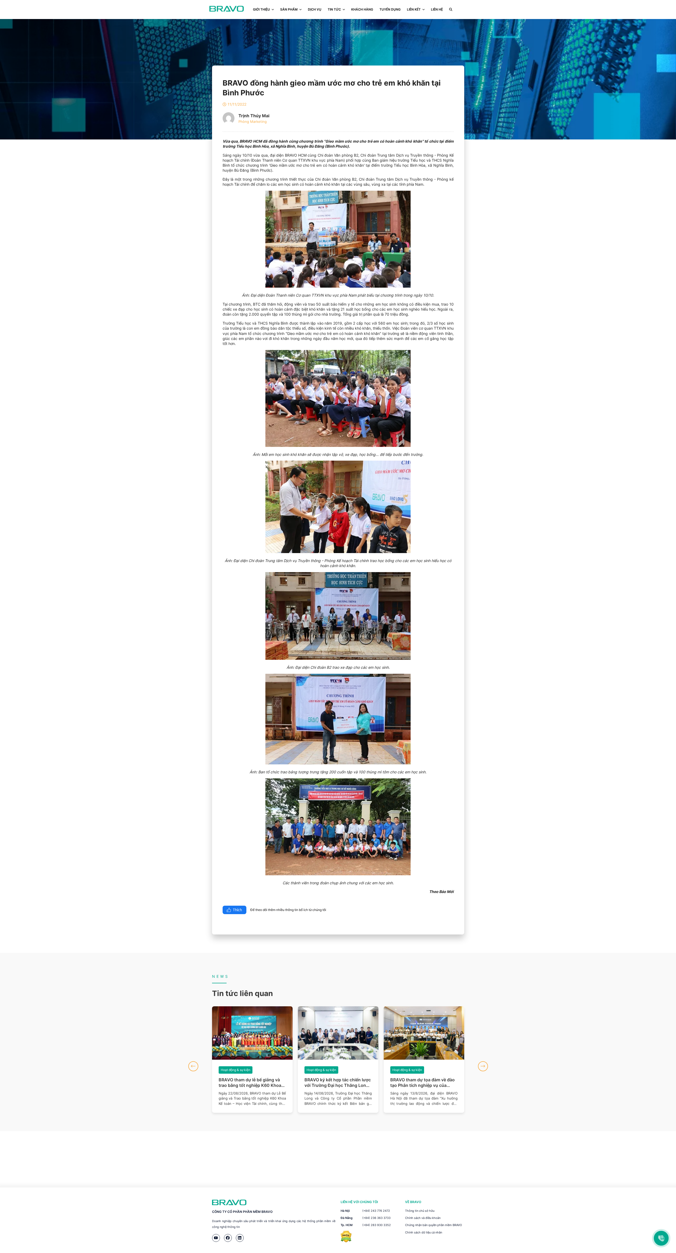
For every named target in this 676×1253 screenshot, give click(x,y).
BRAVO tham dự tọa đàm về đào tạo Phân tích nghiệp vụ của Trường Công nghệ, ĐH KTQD (336, 1082)
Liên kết (414, 9)
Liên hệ (437, 9)
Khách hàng (362, 9)
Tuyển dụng (390, 9)
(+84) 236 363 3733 (376, 1218)
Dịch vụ (314, 9)
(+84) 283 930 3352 (376, 1225)
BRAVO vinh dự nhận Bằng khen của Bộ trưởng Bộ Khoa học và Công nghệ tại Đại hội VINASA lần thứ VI (422, 1082)
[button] (193, 1066)
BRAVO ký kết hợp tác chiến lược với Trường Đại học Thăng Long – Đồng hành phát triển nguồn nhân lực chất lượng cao (252, 1082)
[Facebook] (228, 1238)
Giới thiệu (261, 9)
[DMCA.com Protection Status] (346, 1241)
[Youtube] (216, 1238)
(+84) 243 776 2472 (376, 1211)
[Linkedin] (240, 1238)
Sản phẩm (289, 9)
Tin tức (334, 9)
